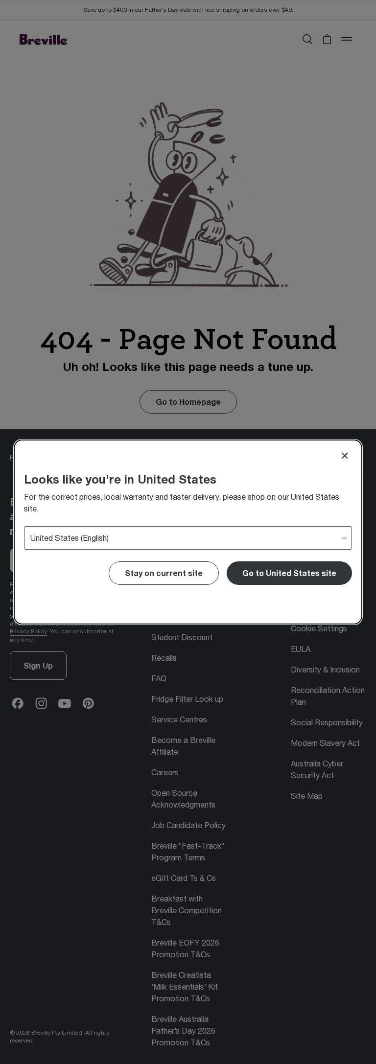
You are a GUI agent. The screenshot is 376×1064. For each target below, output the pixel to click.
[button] (289, 573)
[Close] (344, 456)
